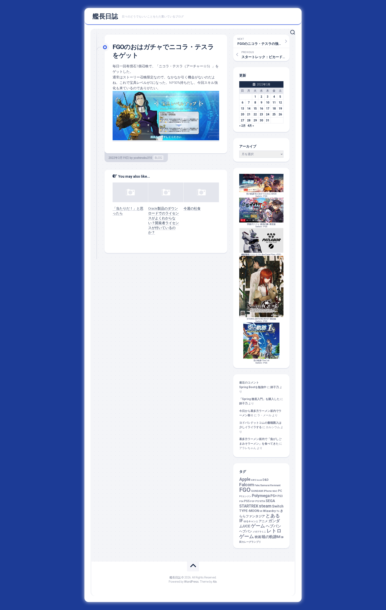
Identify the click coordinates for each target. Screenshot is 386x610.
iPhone (268, 491)
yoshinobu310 (142, 158)
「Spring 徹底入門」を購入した (259, 399)
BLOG (158, 157)
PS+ (273, 496)
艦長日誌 (105, 16)
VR (261, 511)
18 (274, 108)
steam (265, 506)
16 (261, 108)
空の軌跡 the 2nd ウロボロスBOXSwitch (261, 195)
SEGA (270, 501)
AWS (253, 480)
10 (267, 102)
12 (280, 102)
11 (274, 102)
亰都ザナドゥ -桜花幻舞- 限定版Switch (261, 225)
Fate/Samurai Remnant (267, 485)
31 (267, 120)
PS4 (241, 501)
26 (280, 114)
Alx (215, 581)
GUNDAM (257, 490)
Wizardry (269, 511)
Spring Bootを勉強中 (252, 387)
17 (267, 108)
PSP (252, 501)
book (259, 480)
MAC (274, 491)
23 (261, 114)
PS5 (265, 196)
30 (261, 120)
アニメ (263, 521)
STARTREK (248, 506)
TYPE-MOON (249, 511)
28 (248, 120)
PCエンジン (245, 496)
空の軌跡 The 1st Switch (261, 361)
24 (267, 114)
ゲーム (258, 526)
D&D (266, 480)
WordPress (191, 581)
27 (242, 120)
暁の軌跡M (271, 536)
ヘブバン (273, 526)
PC (280, 491)
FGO (244, 489)
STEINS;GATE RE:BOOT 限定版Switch (261, 320)
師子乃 (274, 387)
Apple (244, 479)
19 (280, 108)
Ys (277, 511)
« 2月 (242, 125)
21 (248, 114)
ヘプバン (245, 531)
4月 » (250, 125)
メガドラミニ (259, 531)
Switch (277, 506)
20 (242, 114)
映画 (258, 537)
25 (274, 114)
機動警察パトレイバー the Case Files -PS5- (261, 254)
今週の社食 (192, 208)
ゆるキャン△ (251, 521)
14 (248, 108)
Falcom (246, 484)
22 (255, 114)
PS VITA (260, 501)
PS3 (280, 496)
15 (255, 108)
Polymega (261, 495)
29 (255, 120)
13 (242, 108)
